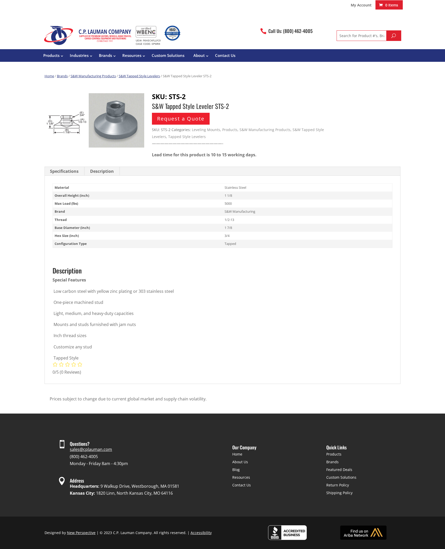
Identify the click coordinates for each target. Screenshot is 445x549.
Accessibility (201, 532)
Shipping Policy (339, 492)
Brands (105, 55)
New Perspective (81, 532)
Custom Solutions (168, 55)
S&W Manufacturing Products (93, 76)
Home (49, 76)
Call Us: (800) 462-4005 (290, 31)
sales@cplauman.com (91, 449)
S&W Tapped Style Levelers (139, 76)
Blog (236, 469)
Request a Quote (180, 118)
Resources (131, 55)
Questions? (80, 443)
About (199, 55)
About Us (240, 461)
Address (77, 480)
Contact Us (225, 55)
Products (51, 55)
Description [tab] (102, 171)
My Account (361, 5)
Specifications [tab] (64, 171)
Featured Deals (339, 469)
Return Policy (337, 485)
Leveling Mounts (206, 129)
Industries (79, 55)
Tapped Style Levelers (187, 136)
